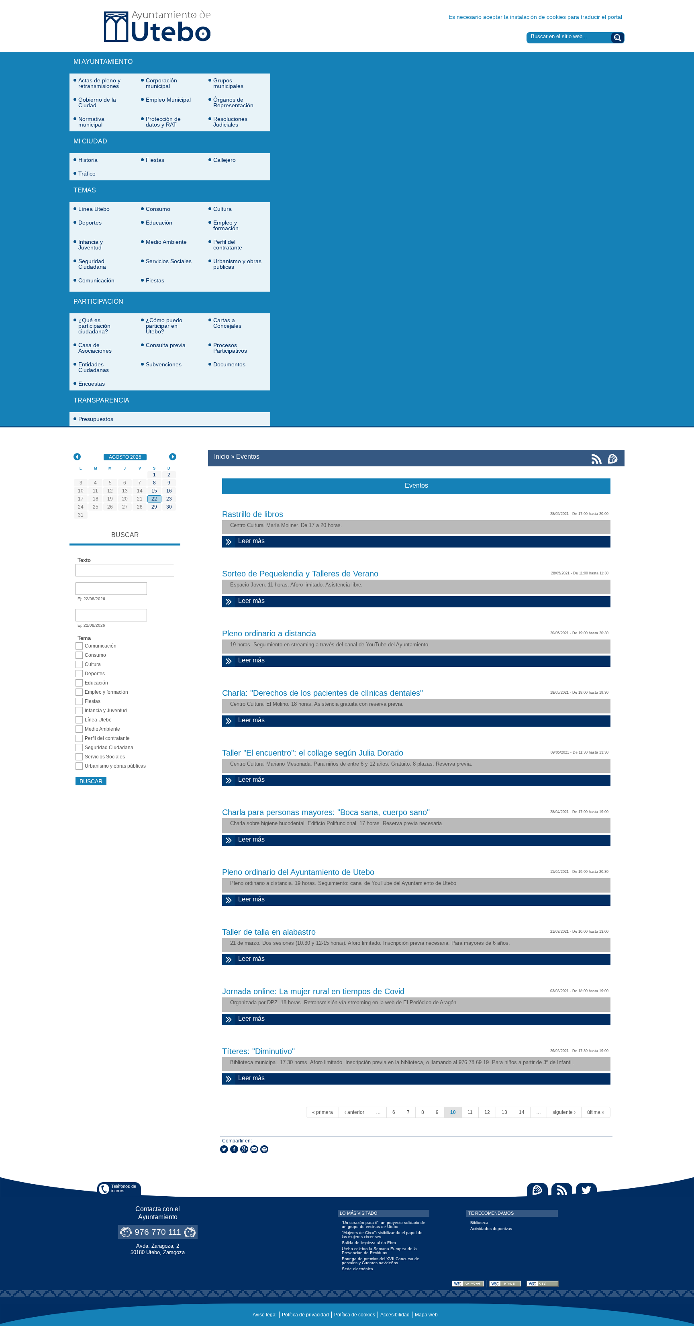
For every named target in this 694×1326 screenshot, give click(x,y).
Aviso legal (265, 1315)
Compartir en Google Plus (244, 1149)
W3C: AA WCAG (468, 1284)
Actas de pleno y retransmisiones (99, 83)
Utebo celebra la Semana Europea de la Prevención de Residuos (379, 1250)
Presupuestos (95, 419)
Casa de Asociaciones (95, 348)
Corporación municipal (161, 83)
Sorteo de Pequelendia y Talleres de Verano (300, 573)
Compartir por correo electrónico (254, 1149)
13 (504, 1112)
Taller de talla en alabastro (269, 932)
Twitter (586, 1190)
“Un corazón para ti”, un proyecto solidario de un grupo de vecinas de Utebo (383, 1224)
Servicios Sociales (169, 261)
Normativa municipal (91, 122)
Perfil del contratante (227, 245)
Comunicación (96, 280)
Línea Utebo (94, 209)
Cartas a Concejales (227, 323)
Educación (159, 222)
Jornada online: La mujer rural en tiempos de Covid (313, 991)
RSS (561, 1190)
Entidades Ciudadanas (93, 367)
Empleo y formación (226, 225)
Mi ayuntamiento (103, 61)
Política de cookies (354, 1315)
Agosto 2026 (128, 457)
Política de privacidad (305, 1315)
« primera (322, 1112)
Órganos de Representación (233, 102)
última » (595, 1112)
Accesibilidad (395, 1315)
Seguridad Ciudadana (92, 264)
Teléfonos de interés (123, 1188)
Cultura (222, 209)
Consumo (158, 209)
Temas (84, 190)
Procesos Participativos (230, 348)
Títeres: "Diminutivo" (258, 1051)
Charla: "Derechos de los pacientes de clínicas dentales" (322, 693)
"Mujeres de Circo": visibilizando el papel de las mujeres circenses (382, 1234)
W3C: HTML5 (505, 1284)
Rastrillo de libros (252, 514)
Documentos (229, 364)
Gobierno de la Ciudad (97, 102)
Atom (537, 1190)
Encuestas (91, 383)
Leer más (287, 540)
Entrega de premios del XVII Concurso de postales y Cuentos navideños (380, 1261)
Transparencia (101, 400)
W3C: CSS (543, 1284)
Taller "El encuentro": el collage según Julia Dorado (312, 752)
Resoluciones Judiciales (230, 122)
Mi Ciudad (90, 141)
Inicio (221, 456)
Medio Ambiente (166, 242)
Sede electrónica (357, 1269)
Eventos (247, 456)
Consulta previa (166, 345)
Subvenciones (164, 364)
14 (522, 1112)
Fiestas (155, 160)
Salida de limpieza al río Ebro (369, 1242)
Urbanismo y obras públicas (237, 264)
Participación (98, 301)
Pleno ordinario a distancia (269, 633)
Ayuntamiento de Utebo (157, 26)
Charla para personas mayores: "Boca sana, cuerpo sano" (326, 812)
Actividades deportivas (491, 1228)
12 (487, 1112)
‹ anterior (354, 1112)
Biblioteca (479, 1222)
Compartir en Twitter (224, 1149)
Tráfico (87, 173)
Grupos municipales (228, 83)
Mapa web (426, 1315)
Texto (84, 560)
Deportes (90, 222)
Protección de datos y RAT (163, 122)
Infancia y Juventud (90, 245)
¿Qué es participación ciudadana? (94, 326)
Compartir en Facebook (234, 1149)
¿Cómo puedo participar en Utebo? (164, 326)
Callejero (224, 160)
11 (470, 1112)
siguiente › (564, 1112)
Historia (88, 160)
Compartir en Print (264, 1149)
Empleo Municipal (168, 99)
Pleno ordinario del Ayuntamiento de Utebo (298, 872)
